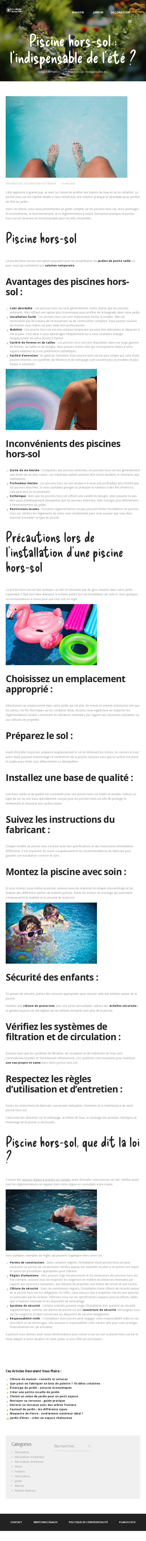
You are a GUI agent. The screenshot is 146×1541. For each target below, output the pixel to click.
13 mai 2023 (68, 183)
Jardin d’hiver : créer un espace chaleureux (41, 1418)
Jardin (18, 1481)
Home (41, 71)
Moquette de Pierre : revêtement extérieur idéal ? (46, 1413)
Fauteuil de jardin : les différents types (38, 1409)
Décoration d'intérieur (29, 1462)
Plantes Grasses (25, 1490)
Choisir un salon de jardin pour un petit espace (44, 1396)
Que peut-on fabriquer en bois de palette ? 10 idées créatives (55, 1383)
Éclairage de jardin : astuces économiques (41, 1387)
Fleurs (19, 1466)
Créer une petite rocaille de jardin (35, 1392)
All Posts (52, 71)
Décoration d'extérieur (40, 183)
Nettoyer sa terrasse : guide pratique (37, 1400)
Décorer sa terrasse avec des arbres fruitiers (43, 1405)
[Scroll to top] (139, 1534)
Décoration (14, 183)
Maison (19, 1486)
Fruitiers (20, 1471)
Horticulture (22, 1476)
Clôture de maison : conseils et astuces (39, 1379)
